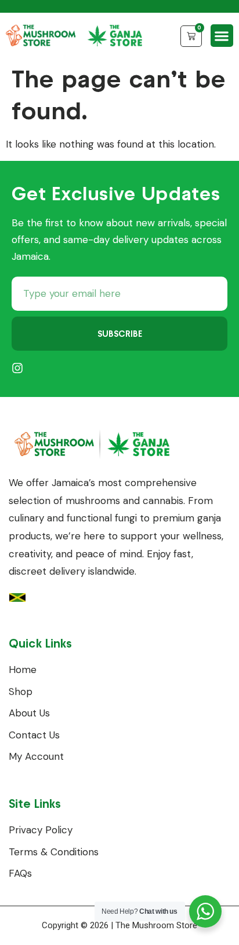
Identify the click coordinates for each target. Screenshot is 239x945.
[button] (222, 35)
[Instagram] (17, 368)
